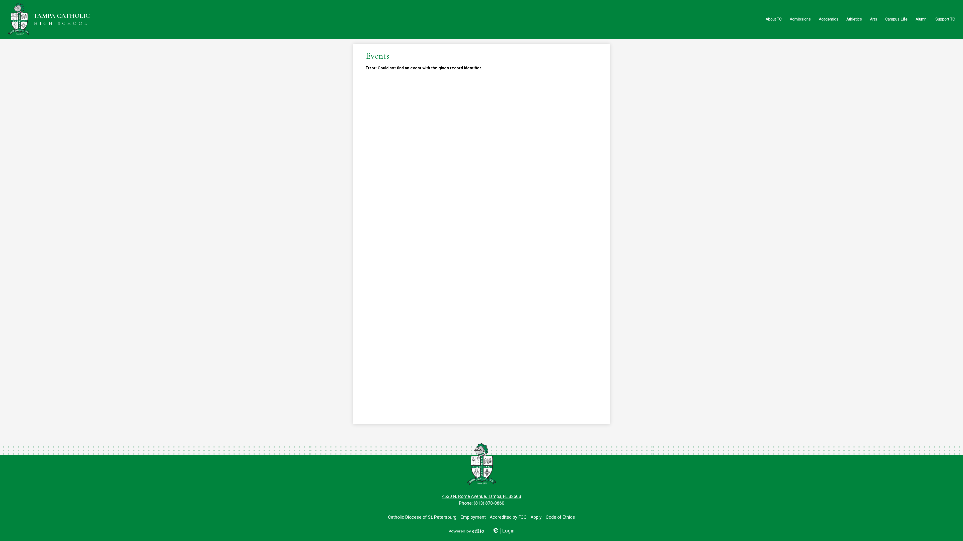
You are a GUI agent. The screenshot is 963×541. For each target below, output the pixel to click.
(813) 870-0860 (489, 503)
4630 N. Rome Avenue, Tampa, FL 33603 (481, 496)
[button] (774, 19)
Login (503, 531)
